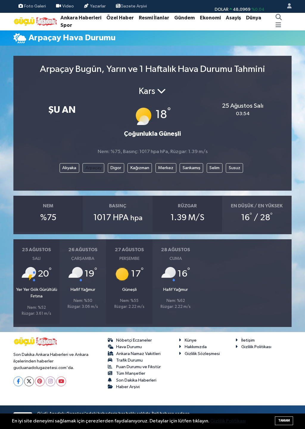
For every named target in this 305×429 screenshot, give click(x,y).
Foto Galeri (35, 6)
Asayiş (233, 17)
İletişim (248, 340)
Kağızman (139, 168)
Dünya (253, 17)
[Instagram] (50, 381)
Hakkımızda (196, 347)
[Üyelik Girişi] (287, 6)
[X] (29, 381)
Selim (214, 168)
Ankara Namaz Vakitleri (138, 353)
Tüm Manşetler (130, 373)
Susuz (234, 168)
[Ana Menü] (278, 25)
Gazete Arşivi (133, 6)
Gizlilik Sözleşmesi (202, 353)
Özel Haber (120, 17)
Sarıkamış (191, 168)
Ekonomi (210, 17)
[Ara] (278, 18)
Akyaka (69, 168)
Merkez (165, 168)
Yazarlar (98, 6)
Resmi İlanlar (154, 17)
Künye (191, 340)
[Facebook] (18, 381)
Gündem (184, 17)
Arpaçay (93, 168)
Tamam (284, 420)
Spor (66, 25)
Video (68, 6)
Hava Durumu (129, 347)
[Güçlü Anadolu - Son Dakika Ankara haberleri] (35, 21)
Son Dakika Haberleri (136, 380)
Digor (116, 168)
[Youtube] (61, 381)
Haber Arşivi (128, 387)
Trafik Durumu (129, 360)
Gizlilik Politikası (256, 347)
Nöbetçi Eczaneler (134, 340)
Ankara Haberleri (80, 17)
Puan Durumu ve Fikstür (138, 367)
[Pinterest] (40, 381)
